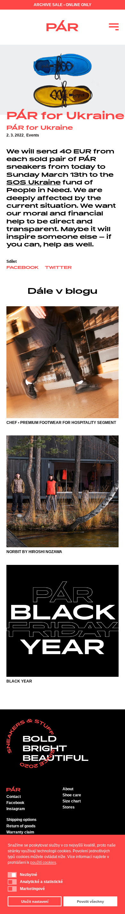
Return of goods (21, 826)
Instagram (15, 809)
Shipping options (21, 819)
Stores (69, 807)
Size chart (72, 801)
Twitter (58, 268)
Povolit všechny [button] (90, 901)
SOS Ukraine (33, 183)
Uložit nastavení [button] (34, 901)
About (68, 789)
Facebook (22, 268)
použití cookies (43, 862)
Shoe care (72, 795)
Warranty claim (20, 832)
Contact (13, 796)
